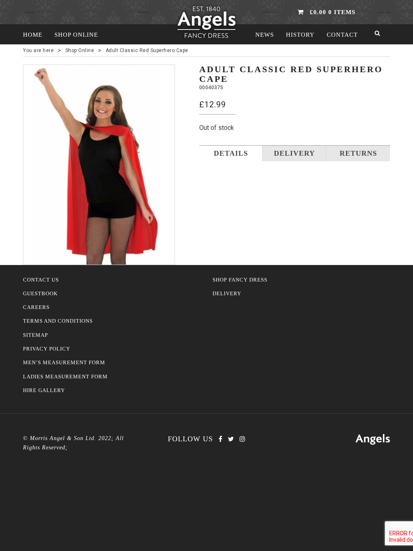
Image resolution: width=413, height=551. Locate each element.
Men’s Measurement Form (64, 362)
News (264, 34)
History (300, 34)
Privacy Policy (46, 349)
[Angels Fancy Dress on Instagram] (242, 439)
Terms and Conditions (58, 321)
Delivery (227, 293)
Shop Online (76, 34)
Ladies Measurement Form (65, 377)
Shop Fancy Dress (240, 280)
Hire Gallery (44, 390)
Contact (342, 34)
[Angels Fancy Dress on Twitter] (231, 439)
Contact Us (41, 280)
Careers (36, 307)
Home (32, 34)
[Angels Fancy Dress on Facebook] (220, 439)
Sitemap (35, 335)
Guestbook (40, 293)
